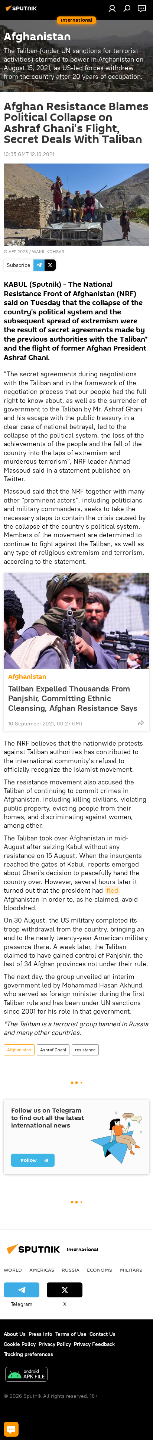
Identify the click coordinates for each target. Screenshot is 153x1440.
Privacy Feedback (94, 1344)
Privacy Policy (55, 1344)
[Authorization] (112, 8)
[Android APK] (26, 1375)
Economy (100, 1269)
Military (131, 1269)
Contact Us (102, 1334)
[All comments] (11, 1429)
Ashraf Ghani (53, 1049)
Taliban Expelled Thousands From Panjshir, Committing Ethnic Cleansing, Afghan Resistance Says (72, 698)
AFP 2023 (18, 251)
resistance (85, 1049)
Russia (70, 1269)
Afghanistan (27, 676)
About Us (15, 1334)
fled (112, 890)
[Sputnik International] (22, 11)
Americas (41, 1269)
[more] (140, 722)
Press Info (40, 1334)
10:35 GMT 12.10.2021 (29, 154)
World (13, 1269)
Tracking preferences (28, 1354)
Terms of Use (71, 1334)
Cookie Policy (20, 1344)
